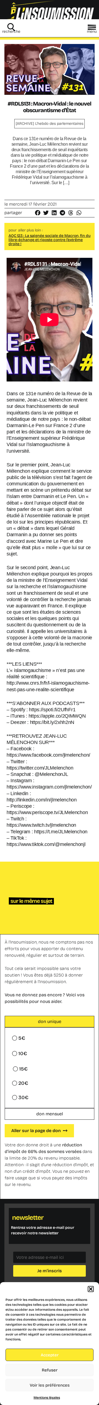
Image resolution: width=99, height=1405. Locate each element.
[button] (91, 1289)
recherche (11, 31)
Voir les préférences (50, 1385)
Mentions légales (47, 1398)
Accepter (50, 1355)
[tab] (49, 1021)
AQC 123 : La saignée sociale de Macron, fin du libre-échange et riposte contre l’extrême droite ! (49, 239)
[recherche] (11, 27)
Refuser (49, 1370)
